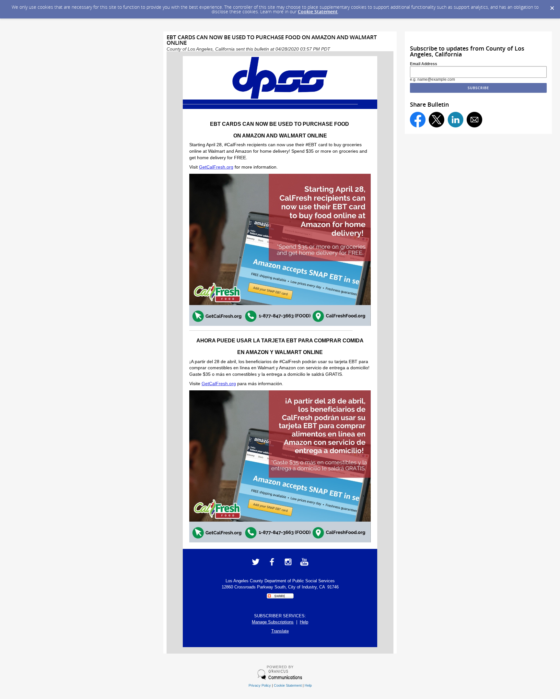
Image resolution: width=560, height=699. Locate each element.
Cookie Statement (318, 11)
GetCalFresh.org (216, 167)
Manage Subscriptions (273, 622)
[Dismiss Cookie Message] (552, 6)
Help (304, 622)
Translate (280, 631)
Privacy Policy (260, 685)
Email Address (423, 64)
